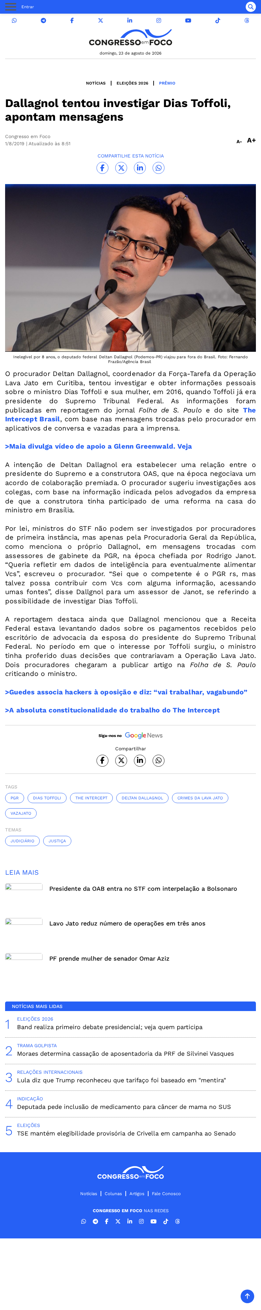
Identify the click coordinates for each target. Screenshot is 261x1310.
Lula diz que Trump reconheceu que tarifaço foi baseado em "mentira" (121, 1080)
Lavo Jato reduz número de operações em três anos (127, 923)
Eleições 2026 (132, 83)
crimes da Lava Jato (200, 798)
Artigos (136, 1193)
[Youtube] (188, 20)
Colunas (113, 1193)
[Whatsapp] (14, 20)
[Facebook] (72, 20)
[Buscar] (251, 7)
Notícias (96, 83)
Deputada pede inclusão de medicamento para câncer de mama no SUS (124, 1106)
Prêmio (167, 83)
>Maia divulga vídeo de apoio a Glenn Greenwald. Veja (98, 446)
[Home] (130, 37)
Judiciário (22, 841)
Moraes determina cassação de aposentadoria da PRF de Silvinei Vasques (125, 1053)
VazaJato (21, 813)
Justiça (57, 841)
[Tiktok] (217, 20)
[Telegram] (43, 20)
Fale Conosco (166, 1193)
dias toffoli (47, 798)
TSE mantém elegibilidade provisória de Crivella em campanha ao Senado (126, 1133)
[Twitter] (100, 20)
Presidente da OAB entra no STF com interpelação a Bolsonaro (143, 888)
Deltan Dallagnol (142, 798)
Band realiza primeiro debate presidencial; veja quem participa (110, 1026)
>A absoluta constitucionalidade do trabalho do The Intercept (112, 710)
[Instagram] (158, 20)
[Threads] (246, 20)
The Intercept (91, 798)
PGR (15, 798)
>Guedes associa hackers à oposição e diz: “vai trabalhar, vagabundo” (126, 692)
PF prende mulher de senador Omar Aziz (109, 958)
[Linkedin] (129, 20)
